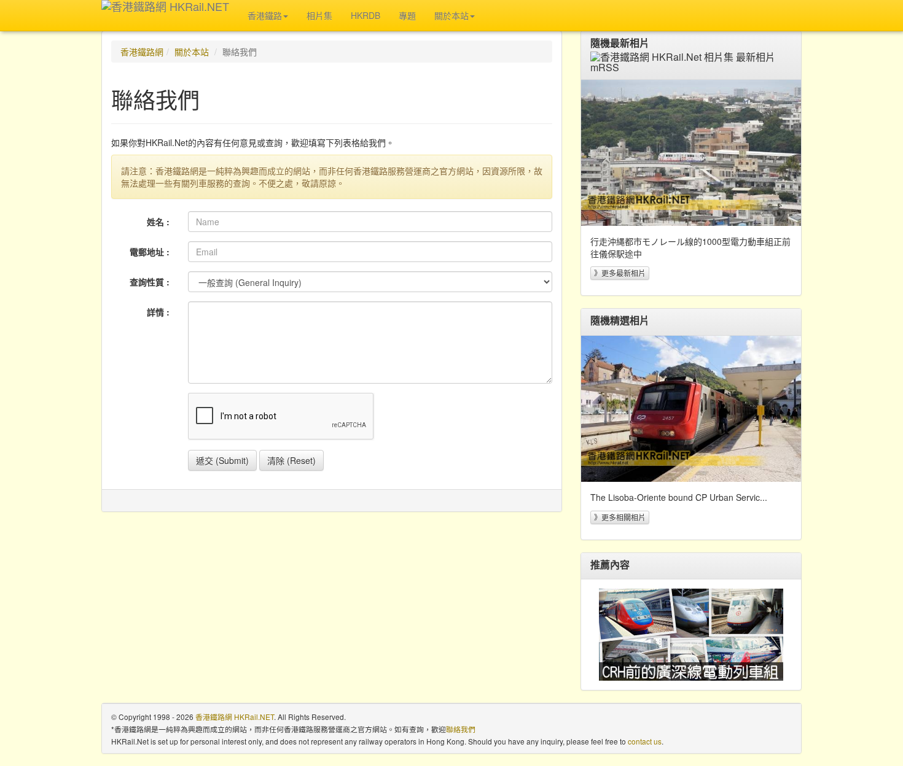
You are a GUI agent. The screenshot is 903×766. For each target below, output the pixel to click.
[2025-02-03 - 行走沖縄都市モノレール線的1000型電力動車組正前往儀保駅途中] (691, 153)
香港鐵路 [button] (265, 15)
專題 (407, 15)
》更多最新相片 (620, 273)
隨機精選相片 (619, 320)
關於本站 (191, 51)
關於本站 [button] (451, 15)
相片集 (319, 15)
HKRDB (365, 15)
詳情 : (158, 312)
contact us (645, 741)
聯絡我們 (460, 729)
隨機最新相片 (619, 42)
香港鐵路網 (141, 51)
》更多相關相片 (620, 517)
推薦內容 (610, 564)
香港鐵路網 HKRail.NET (234, 716)
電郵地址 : (150, 252)
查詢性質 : (150, 282)
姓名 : (158, 221)
